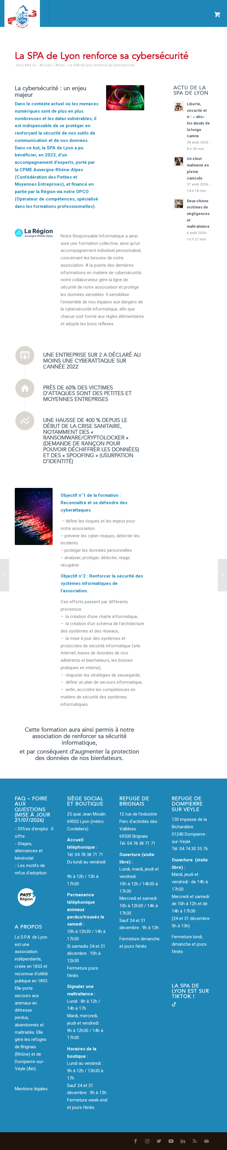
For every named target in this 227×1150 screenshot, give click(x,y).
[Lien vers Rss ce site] (205, 116)
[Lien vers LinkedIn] (193, 116)
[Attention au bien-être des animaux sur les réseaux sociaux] (4, 575)
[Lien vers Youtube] (181, 116)
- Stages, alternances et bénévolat (29, 851)
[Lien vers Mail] (217, 116)
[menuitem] (10, 13)
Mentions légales (31, 1088)
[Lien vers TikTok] (174, 1005)
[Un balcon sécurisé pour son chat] (222, 575)
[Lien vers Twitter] (169, 116)
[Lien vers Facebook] (146, 116)
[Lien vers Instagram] (157, 116)
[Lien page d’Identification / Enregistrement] (10, 13)
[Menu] (25, 13)
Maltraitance (99, 43)
